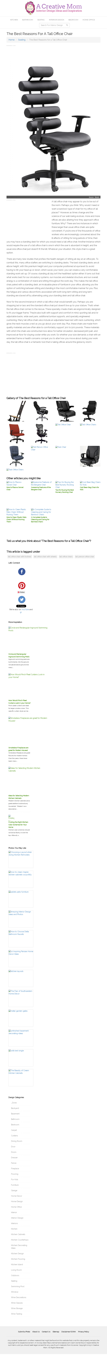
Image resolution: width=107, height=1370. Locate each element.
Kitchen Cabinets (18, 1234)
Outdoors (15, 1275)
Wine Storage (17, 1308)
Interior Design (56, 20)
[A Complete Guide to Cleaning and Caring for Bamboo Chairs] (41, 512)
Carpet (14, 1130)
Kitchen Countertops (19, 1240)
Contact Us (46, 1332)
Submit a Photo (24, 1332)
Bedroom (73, 20)
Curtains (14, 1136)
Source (91, 197)
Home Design (17, 1201)
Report (97, 197)
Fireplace (15, 1168)
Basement (15, 1114)
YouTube (25, 609)
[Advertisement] (54, 52)
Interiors (14, 1223)
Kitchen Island (17, 1264)
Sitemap (56, 1332)
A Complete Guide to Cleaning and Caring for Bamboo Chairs (40, 519)
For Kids (14, 1179)
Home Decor (16, 1196)
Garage (14, 1190)
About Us (36, 1332)
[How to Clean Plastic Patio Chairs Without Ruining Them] (17, 512)
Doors (13, 1152)
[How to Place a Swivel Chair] (17, 483)
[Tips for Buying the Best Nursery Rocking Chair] (65, 485)
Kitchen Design (17, 1253)
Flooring (14, 1174)
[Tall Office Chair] (53, 128)
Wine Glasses (17, 1303)
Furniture (15, 1185)
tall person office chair (84, 557)
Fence (13, 1163)
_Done (14, 1103)
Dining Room (16, 1141)
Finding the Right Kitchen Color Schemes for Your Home (18, 824)
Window (14, 1292)
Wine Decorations (18, 1297)
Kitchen (14, 20)
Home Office (89, 20)
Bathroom (27, 20)
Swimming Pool (17, 1286)
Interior (14, 1212)
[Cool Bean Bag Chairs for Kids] (90, 483)
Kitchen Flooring (18, 1259)
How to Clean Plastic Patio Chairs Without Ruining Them (16, 519)
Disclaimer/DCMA (68, 1332)
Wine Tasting (16, 1314)
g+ (21, 612)
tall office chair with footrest (19, 557)
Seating (41, 20)
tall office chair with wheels (45, 557)
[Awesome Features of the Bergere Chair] (41, 483)
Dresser (14, 1158)
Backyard (15, 1108)
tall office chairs (66, 557)
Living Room (16, 1270)
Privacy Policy (83, 1332)
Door (13, 1147)
